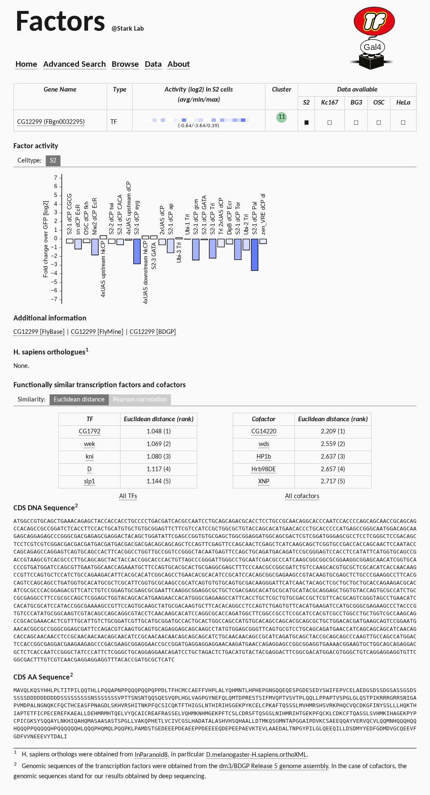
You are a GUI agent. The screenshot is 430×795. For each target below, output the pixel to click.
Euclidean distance (79, 399)
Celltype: (30, 160)
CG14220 (264, 431)
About (179, 64)
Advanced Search (74, 64)
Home (26, 64)
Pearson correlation (140, 399)
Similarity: (31, 399)
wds (264, 444)
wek (89, 444)
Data (153, 64)
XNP (263, 481)
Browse (125, 64)
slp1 (89, 481)
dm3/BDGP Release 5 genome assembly (273, 766)
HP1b (264, 457)
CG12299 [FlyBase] (39, 332)
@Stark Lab (127, 29)
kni (90, 457)
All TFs (128, 496)
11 (281, 117)
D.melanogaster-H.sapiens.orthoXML (256, 755)
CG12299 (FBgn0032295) (51, 122)
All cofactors (302, 496)
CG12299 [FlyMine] (97, 332)
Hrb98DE (264, 469)
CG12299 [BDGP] (153, 332)
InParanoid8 (151, 755)
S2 (53, 160)
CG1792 (89, 431)
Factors (60, 23)
